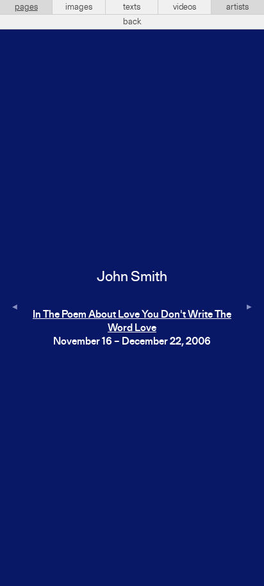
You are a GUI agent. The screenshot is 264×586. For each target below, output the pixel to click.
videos (184, 7)
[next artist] (249, 307)
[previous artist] (14, 307)
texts (131, 7)
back (132, 21)
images (78, 7)
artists (237, 7)
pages (26, 7)
